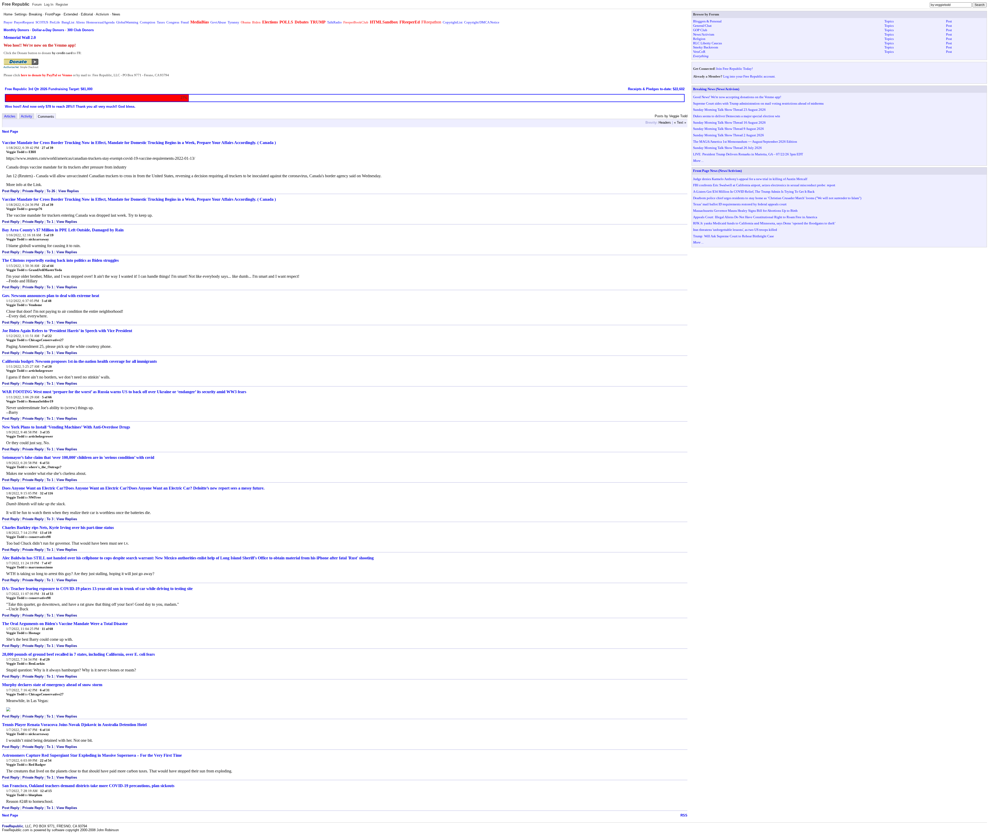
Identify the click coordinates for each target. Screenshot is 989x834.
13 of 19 (46, 533)
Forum (37, 4)
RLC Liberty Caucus (707, 43)
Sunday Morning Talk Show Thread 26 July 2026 (727, 148)
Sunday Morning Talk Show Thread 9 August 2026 (728, 129)
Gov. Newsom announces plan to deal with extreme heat (50, 295)
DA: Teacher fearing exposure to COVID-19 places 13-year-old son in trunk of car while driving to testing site (97, 588)
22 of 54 (46, 760)
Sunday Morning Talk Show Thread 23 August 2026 (729, 110)
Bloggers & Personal (707, 21)
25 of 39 (47, 205)
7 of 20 (47, 366)
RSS (683, 815)
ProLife (55, 22)
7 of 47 (47, 563)
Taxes (161, 22)
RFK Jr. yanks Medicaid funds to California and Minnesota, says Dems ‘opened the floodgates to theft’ (764, 223)
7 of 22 (47, 336)
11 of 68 (47, 629)
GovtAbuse (218, 22)
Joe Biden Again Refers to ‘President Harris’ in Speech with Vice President (67, 330)
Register (62, 4)
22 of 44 (48, 266)
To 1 (50, 222)
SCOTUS (42, 22)
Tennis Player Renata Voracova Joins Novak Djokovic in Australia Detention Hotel (74, 724)
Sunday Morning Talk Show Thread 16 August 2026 (729, 122)
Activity (26, 116)
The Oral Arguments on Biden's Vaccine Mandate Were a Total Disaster (65, 623)
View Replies (68, 191)
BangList (68, 22)
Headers (665, 122)
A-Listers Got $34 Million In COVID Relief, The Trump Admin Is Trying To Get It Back (754, 191)
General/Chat (702, 26)
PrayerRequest (24, 22)
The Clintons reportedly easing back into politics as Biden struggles (60, 260)
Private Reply (33, 191)
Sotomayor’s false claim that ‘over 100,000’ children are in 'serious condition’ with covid (78, 457)
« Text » (680, 122)
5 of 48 (47, 301)
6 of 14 (45, 730)
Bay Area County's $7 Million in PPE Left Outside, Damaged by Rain (63, 230)
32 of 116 (46, 493)
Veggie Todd (15, 152)
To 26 (51, 191)
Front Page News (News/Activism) (717, 171)
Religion (699, 39)
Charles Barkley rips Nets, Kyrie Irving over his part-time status (58, 527)
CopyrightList (453, 22)
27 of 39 (47, 148)
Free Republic (15, 4)
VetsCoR (699, 52)
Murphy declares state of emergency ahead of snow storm (52, 685)
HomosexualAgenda (100, 22)
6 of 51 (45, 463)
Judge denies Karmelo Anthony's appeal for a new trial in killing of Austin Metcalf (750, 179)
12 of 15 (46, 791)
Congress (172, 22)
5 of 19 (49, 235)
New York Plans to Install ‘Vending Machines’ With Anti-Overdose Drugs (66, 427)
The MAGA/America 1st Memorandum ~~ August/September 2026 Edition (745, 142)
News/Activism (703, 34)
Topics (889, 21)
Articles (9, 116)
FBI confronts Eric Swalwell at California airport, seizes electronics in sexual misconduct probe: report (764, 185)
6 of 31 (45, 690)
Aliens (80, 22)
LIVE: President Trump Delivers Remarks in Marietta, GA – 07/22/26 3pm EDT (748, 154)
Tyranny (233, 22)
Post (949, 21)
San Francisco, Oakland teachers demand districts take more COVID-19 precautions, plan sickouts (88, 786)
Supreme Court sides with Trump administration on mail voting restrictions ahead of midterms (758, 103)
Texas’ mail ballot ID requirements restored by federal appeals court (740, 204)
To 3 (50, 519)
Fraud (185, 22)
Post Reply (10, 191)
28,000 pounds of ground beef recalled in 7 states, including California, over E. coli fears (78, 654)
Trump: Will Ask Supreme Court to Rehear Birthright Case (733, 236)
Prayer (8, 22)
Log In (48, 4)
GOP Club (700, 30)
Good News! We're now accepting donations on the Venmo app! (737, 97)
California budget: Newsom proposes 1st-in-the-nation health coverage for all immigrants (79, 361)
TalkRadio (334, 22)
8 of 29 (45, 659)
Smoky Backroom (705, 47)
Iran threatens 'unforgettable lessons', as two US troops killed (735, 230)
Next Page (10, 131)
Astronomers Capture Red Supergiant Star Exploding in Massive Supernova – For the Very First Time (92, 755)
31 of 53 (47, 594)
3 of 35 (45, 432)
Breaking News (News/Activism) (716, 89)
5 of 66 (47, 397)
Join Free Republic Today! (734, 69)
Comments (46, 117)
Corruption (147, 22)
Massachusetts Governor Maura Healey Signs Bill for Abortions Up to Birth (745, 211)
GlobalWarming (127, 22)
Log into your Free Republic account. (749, 76)
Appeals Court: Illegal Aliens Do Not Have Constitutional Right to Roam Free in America (755, 217)
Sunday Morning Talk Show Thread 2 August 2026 (728, 135)
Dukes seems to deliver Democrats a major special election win (736, 116)
